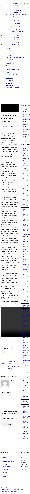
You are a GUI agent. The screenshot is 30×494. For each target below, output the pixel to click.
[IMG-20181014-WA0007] (10, 108)
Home (16, 5)
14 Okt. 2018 (5, 126)
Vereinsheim (17, 21)
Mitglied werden (16, 44)
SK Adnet (13, 126)
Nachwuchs (17, 12)
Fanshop (16, 42)
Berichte (16, 37)
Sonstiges (26, 109)
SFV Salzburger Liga (16, 489)
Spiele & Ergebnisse (17, 31)
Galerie (16, 40)
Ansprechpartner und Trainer (18, 14)
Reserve (16, 35)
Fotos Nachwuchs (18, 17)
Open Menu (15, 3)
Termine (17, 23)
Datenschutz (5, 489)
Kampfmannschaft (16, 27)
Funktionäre (17, 10)
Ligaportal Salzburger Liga (9, 491)
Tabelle (17, 29)
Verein (16, 8)
